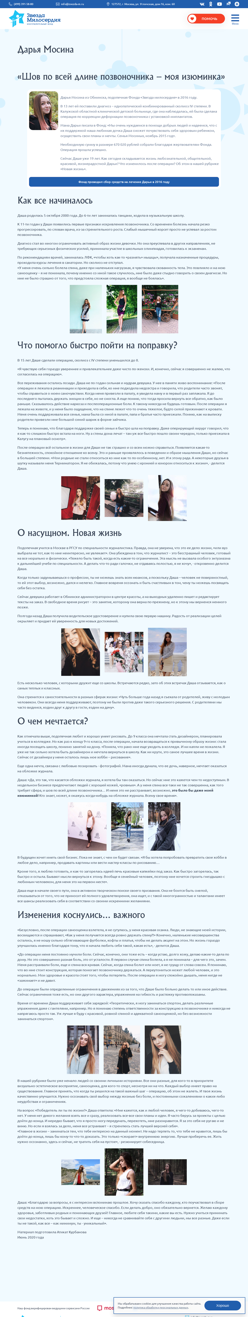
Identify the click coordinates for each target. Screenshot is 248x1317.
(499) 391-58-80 (23, 4)
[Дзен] (237, 4)
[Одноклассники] (210, 4)
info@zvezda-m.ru (72, 4)
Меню (235, 23)
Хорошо (222, 1306)
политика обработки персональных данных (160, 1307)
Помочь (209, 19)
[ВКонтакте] (202, 4)
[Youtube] (219, 4)
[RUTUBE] (228, 4)
